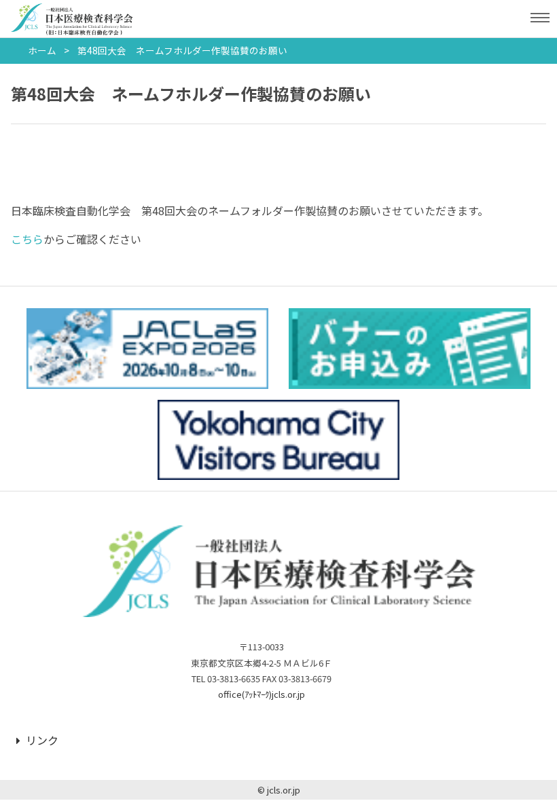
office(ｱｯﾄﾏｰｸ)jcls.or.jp (261, 694)
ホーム (42, 50)
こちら (27, 239)
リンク (42, 740)
